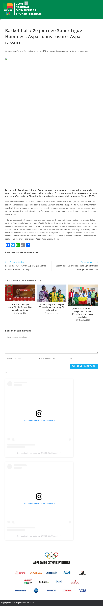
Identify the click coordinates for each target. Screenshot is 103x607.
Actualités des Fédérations (58, 51)
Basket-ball (18, 252)
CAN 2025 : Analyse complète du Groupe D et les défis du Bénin (20, 307)
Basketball (27, 252)
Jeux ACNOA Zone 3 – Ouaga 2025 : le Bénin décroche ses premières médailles (82, 312)
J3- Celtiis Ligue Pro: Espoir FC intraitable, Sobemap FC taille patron (51, 307)
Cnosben (35, 252)
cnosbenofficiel (14, 51)
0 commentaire (81, 51)
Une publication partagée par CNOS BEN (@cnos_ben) (39, 453)
